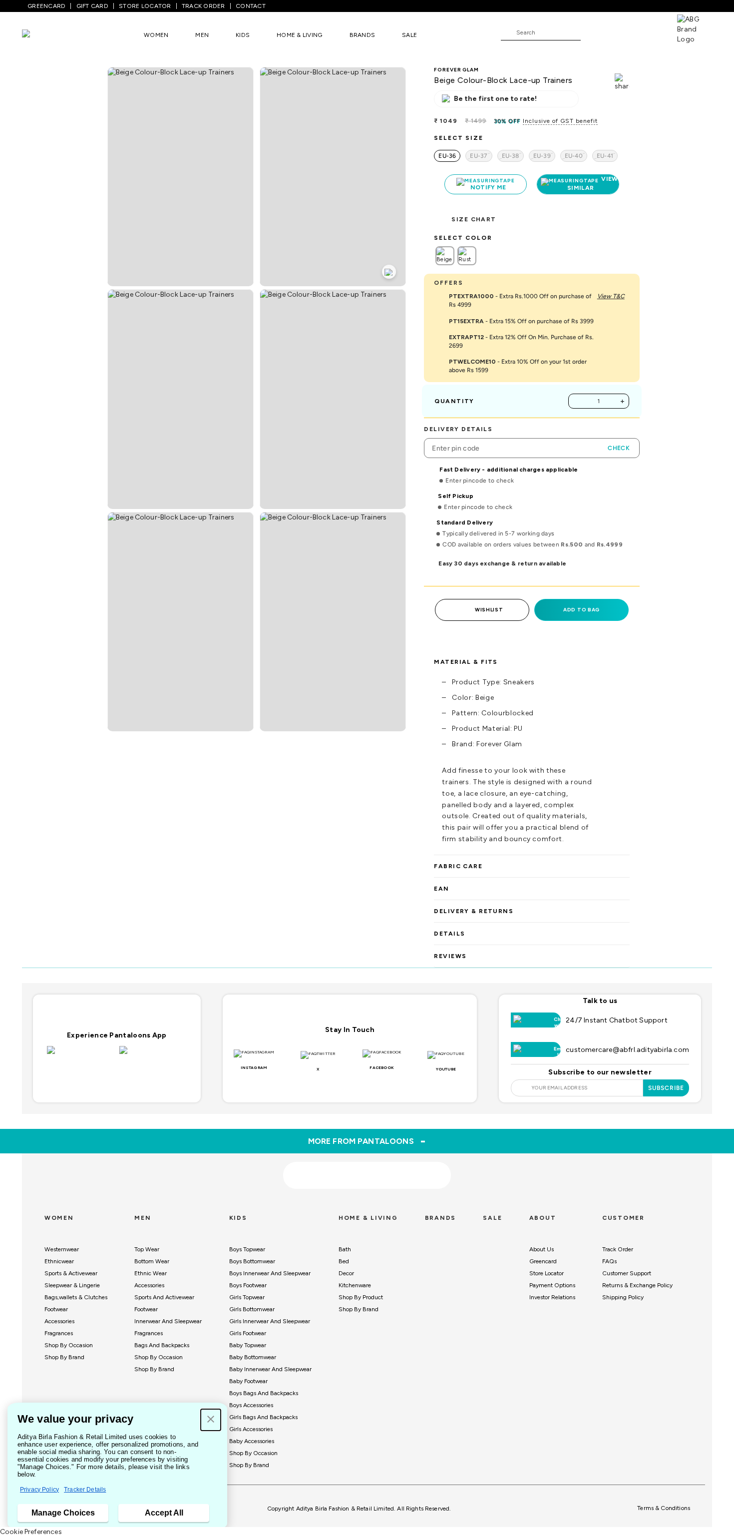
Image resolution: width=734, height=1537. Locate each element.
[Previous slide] (104, 1088)
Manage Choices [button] (63, 1513)
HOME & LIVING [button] (299, 34)
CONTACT (251, 5)
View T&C (611, 296)
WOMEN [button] (156, 34)
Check (619, 448)
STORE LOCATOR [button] (145, 5)
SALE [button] (409, 34)
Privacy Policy (39, 1489)
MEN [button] (202, 34)
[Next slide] (630, 1088)
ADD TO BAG (581, 609)
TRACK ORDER (203, 5)
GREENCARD (46, 5)
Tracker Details (85, 1489)
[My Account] (621, 32)
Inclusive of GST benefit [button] (560, 120)
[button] (211, 1420)
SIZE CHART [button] (473, 219)
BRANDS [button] (362, 34)
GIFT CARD (92, 5)
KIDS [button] (243, 34)
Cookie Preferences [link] (31, 1532)
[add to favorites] (210, 1172)
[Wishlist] (593, 32)
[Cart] (649, 31)
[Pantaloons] (41, 34)
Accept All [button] (164, 1513)
